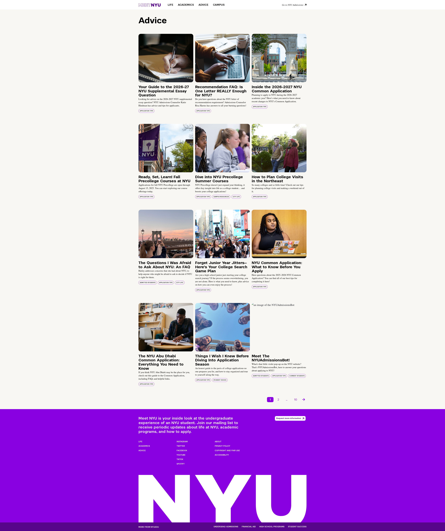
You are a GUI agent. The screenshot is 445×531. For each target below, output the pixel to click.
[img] (165, 58)
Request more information (288, 418)
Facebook (182, 450)
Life (170, 4)
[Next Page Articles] (304, 399)
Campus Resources (221, 197)
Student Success (297, 527)
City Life (236, 197)
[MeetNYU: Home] (149, 4)
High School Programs (271, 527)
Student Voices (219, 380)
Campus (219, 4)
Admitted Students (147, 283)
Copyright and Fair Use (227, 450)
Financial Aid (249, 527)
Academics (186, 4)
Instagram (182, 441)
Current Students (297, 376)
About (218, 441)
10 (295, 399)
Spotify (181, 464)
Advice (203, 4)
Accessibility (222, 455)
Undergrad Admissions (226, 527)
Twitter (181, 446)
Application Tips (146, 111)
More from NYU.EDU (148, 527)
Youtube (181, 455)
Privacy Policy (222, 446)
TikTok (180, 459)
